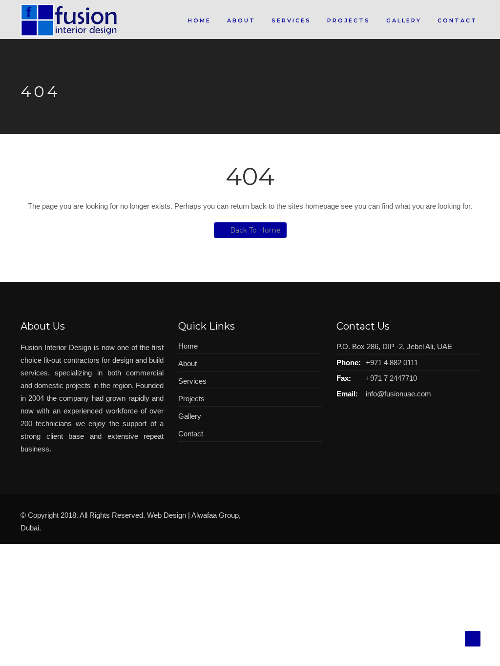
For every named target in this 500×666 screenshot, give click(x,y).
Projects (348, 20)
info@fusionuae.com (398, 394)
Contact (457, 20)
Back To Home (255, 230)
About (241, 20)
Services (291, 20)
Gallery (403, 20)
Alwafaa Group (215, 515)
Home (199, 20)
